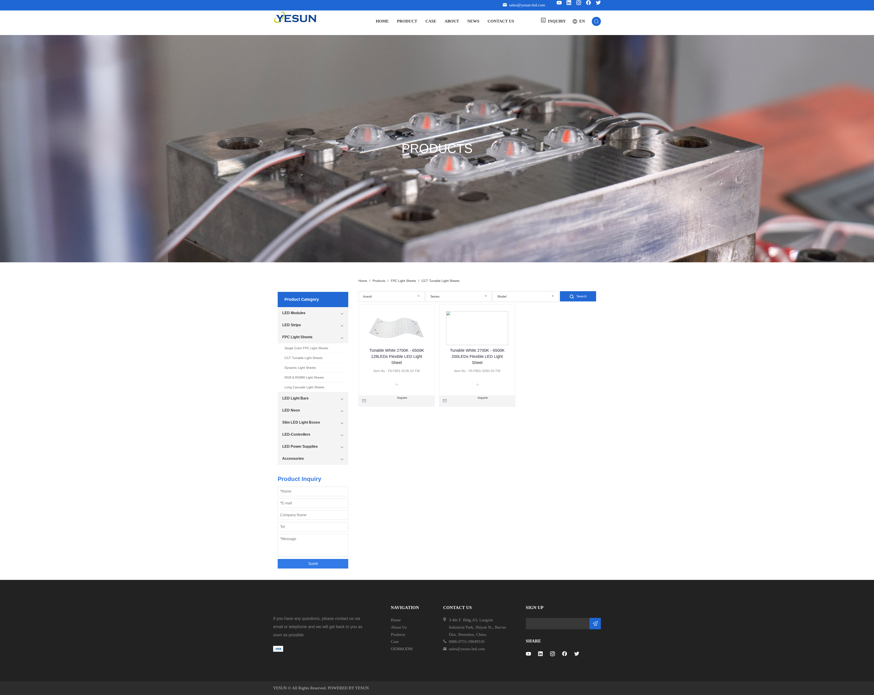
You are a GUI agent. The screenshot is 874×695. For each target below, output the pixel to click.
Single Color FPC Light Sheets (306, 348)
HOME (382, 21)
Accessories (293, 458)
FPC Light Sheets (297, 337)
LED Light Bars (295, 398)
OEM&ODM (402, 649)
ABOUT (452, 21)
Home (364, 281)
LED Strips (291, 325)
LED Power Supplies (300, 446)
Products (381, 281)
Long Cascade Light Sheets (304, 387)
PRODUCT (407, 21)
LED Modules (293, 313)
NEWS (473, 21)
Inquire (402, 397)
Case (395, 641)
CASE (430, 21)
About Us (399, 627)
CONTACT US (501, 21)
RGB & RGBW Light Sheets (304, 377)
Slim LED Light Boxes (301, 422)
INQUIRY (557, 21)
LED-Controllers (296, 434)
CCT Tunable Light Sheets (304, 358)
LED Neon (291, 410)
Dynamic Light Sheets (300, 367)
